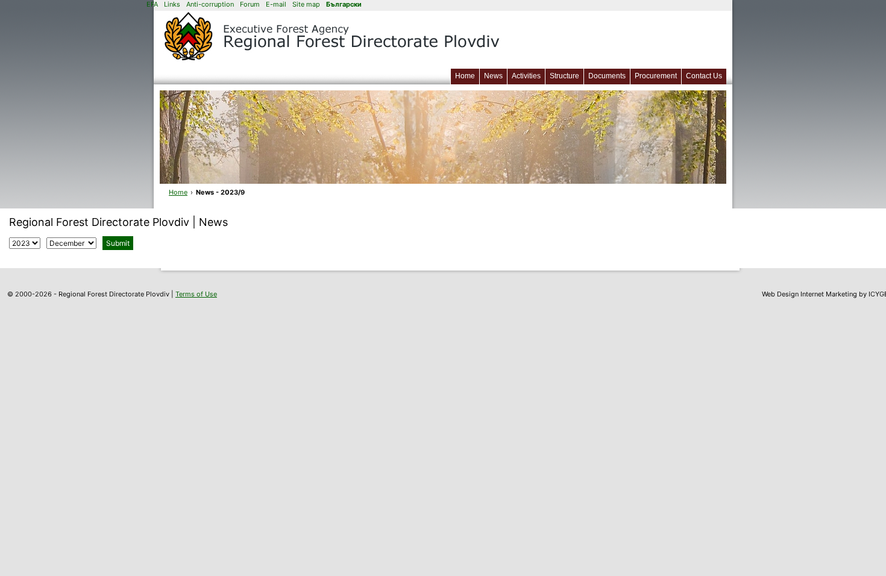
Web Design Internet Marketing (809, 294)
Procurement (656, 76)
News (493, 76)
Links (172, 4)
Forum (250, 4)
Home (465, 76)
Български (344, 4)
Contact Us (704, 76)
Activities (526, 76)
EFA (152, 4)
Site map (306, 4)
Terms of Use (196, 294)
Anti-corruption (210, 4)
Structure (564, 76)
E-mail (276, 4)
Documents (607, 76)
